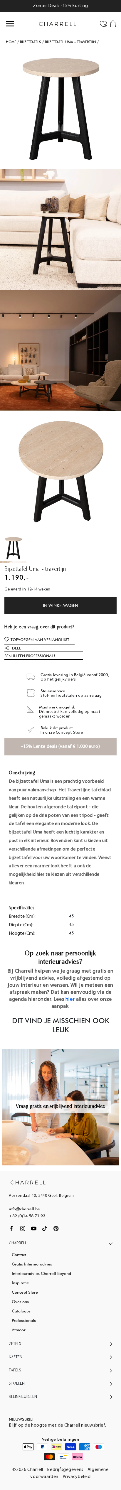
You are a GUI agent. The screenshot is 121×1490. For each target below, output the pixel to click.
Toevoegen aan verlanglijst (40, 639)
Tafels (15, 1370)
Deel (16, 648)
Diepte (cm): (21, 925)
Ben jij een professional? (30, 655)
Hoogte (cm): (22, 933)
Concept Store (25, 1292)
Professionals (24, 1320)
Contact (19, 1254)
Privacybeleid (77, 1476)
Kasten (15, 1357)
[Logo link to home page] (28, 1182)
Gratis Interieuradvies (32, 1264)
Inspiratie (20, 1282)
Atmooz (19, 1329)
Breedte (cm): (22, 916)
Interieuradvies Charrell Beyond (41, 1273)
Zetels (15, 1344)
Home (11, 42)
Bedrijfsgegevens (65, 1469)
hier (70, 999)
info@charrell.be (24, 1208)
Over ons (20, 1301)
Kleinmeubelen (23, 1397)
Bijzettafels (30, 42)
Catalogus (21, 1311)
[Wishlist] (103, 23)
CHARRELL (18, 1243)
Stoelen (17, 1383)
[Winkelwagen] (113, 23)
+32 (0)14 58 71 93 (27, 1216)
